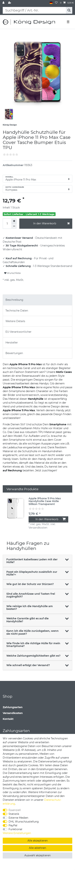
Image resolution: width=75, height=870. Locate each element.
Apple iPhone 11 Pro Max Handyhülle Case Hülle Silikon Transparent (45, 501)
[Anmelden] (3, 3)
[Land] (51, 3)
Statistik (14, 814)
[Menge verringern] (14, 226)
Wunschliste (13, 273)
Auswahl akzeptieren (37, 855)
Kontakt (8, 719)
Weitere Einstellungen (17, 833)
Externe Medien (18, 817)
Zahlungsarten (13, 707)
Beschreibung (14, 299)
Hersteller (11, 342)
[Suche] (69, 10)
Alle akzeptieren (37, 840)
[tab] (37, 300)
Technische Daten (16, 310)
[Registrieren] (10, 3)
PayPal (13, 825)
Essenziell (15, 810)
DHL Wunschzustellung (24, 821)
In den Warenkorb (44, 223)
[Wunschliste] (56, 3)
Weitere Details (15, 321)
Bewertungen (14, 353)
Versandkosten (13, 713)
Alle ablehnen (37, 848)
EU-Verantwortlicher (18, 331)
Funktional (15, 829)
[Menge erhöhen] (14, 221)
